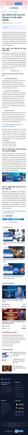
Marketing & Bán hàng (17, 335)
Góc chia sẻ (17, 391)
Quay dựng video (4, 410)
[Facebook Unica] (19, 415)
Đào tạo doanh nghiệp (6, 407)
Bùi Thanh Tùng (7, 23)
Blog (5, 11)
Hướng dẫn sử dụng (19, 387)
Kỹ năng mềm (16, 341)
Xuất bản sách (4, 412)
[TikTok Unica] (23, 415)
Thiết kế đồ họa (9, 215)
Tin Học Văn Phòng (7, 341)
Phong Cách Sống (7, 335)
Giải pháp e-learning (5, 405)
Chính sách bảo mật (19, 396)
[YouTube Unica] (16, 415)
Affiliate (2, 414)
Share (10, 219)
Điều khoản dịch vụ (19, 393)
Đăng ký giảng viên (5, 403)
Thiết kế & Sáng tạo (13, 11)
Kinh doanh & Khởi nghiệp (8, 338)
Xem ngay (18, 4)
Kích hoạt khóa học (19, 389)
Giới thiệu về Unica (19, 385)
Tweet (16, 219)
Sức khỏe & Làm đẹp (7, 345)
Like (5, 219)
